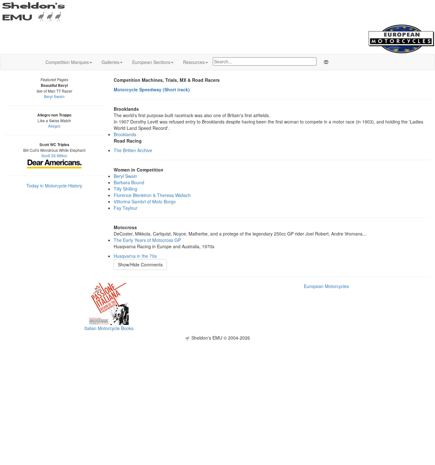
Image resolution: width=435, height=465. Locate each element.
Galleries (110, 62)
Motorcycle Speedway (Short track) (152, 89)
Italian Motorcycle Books (108, 328)
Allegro (54, 126)
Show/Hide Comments (140, 264)
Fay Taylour (126, 208)
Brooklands (125, 134)
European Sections (151, 62)
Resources (194, 62)
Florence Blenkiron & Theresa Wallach (152, 195)
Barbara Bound (129, 182)
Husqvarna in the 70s (135, 256)
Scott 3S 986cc (54, 155)
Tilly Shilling (125, 189)
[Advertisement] (217, 385)
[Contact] (325, 62)
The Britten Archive (133, 150)
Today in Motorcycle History (54, 185)
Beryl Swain (54, 96)
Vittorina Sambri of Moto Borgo (145, 201)
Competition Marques (67, 62)
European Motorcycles (326, 286)
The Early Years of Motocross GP (147, 240)
